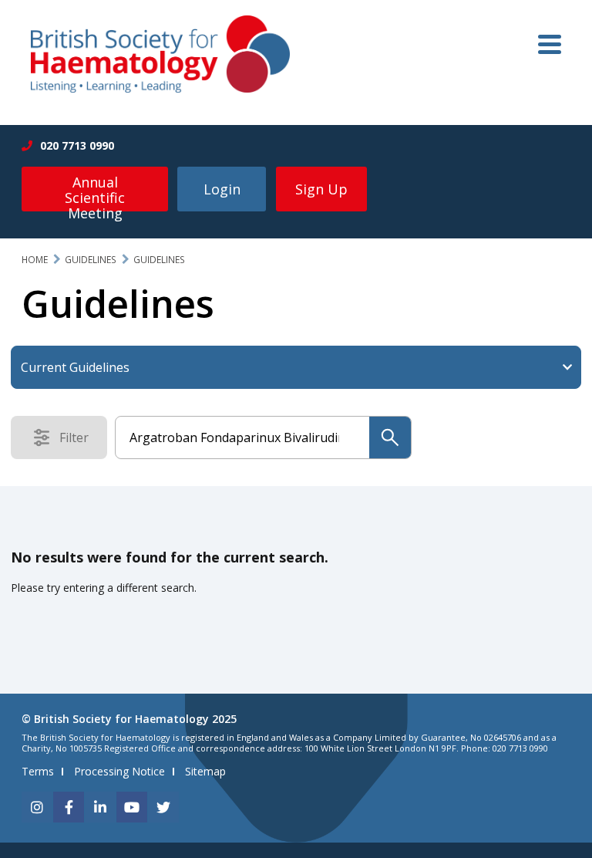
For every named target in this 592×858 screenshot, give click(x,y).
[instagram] (37, 807)
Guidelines (90, 259)
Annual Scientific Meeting (95, 192)
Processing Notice (119, 771)
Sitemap (205, 771)
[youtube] (131, 807)
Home (35, 259)
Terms (38, 771)
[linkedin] (100, 807)
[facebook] (68, 807)
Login (222, 189)
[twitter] (163, 807)
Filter (79, 440)
